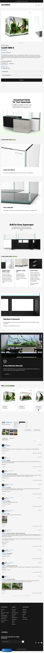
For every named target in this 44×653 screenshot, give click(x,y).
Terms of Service (4, 620)
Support (13, 620)
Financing (13, 611)
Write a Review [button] (37, 429)
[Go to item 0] (19, 43)
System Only (4, 63)
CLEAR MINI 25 (38, 406)
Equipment (24, 612)
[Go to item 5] (24, 43)
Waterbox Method (4, 616)
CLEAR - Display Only (5, 450)
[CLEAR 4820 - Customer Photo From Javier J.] (15, 433)
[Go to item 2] (20, 43)
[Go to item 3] (21, 43)
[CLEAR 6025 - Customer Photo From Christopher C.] (11, 430)
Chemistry (24, 611)
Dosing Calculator (4, 615)
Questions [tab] (11, 438)
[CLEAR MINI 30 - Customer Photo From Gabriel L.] (11, 433)
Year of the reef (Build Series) (5, 613)
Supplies (24, 614)
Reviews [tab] (3, 438)
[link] (7, 264)
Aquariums (24, 609)
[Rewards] (7, 650)
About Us (2, 609)
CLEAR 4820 (4, 556)
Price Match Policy (15, 612)
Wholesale (14, 624)
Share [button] (4, 453)
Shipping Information (6, 68)
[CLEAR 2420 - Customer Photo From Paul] (4, 433)
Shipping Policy (14, 617)
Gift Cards (24, 617)
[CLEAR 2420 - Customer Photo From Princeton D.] (7, 430)
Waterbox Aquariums (5, 45)
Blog (2, 611)
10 (28, 595)
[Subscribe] (23, 642)
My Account (14, 609)
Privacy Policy (3, 618)
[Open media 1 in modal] (30, 12)
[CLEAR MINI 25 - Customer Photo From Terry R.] (4, 430)
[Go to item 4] (23, 43)
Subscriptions (14, 619)
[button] (39, 453)
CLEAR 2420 (4, 590)
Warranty (2, 621)
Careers (13, 622)
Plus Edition (11, 63)
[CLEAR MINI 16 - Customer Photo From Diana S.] (15, 430)
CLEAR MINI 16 (21, 406)
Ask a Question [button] (28, 429)
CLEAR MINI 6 (4, 406)
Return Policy (14, 614)
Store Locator (25, 619)
